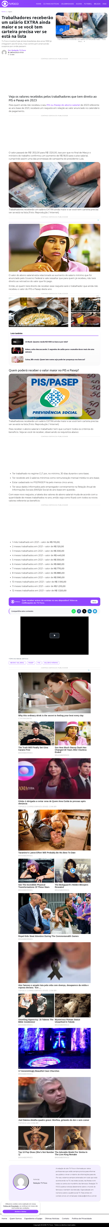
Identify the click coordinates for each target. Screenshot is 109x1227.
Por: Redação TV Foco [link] (17, 50)
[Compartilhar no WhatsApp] (74, 611)
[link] (21, 1182)
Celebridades (67, 4)
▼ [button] (84, 41)
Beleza (97, 4)
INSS (104, 4)
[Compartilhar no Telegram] (95, 611)
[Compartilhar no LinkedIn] (89, 611)
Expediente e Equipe (33, 1219)
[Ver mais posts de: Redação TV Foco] (4, 52)
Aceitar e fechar (20, 1211)
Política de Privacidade (82, 1219)
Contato (65, 1219)
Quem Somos (16, 1219)
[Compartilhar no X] (84, 611)
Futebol (88, 4)
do (63, 105)
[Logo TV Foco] (10, 4)
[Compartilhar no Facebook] (79, 611)
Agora (79, 4)
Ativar (94, 602)
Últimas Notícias (51, 4)
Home (38, 4)
